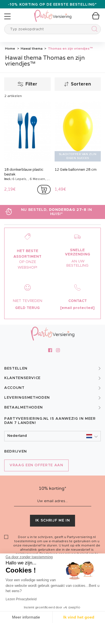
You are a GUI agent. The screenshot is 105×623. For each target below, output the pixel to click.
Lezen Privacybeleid (21, 599)
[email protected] (77, 308)
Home (10, 48)
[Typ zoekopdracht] (93, 30)
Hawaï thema (31, 48)
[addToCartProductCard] (44, 190)
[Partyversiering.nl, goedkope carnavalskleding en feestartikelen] (53, 12)
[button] (52, 436)
